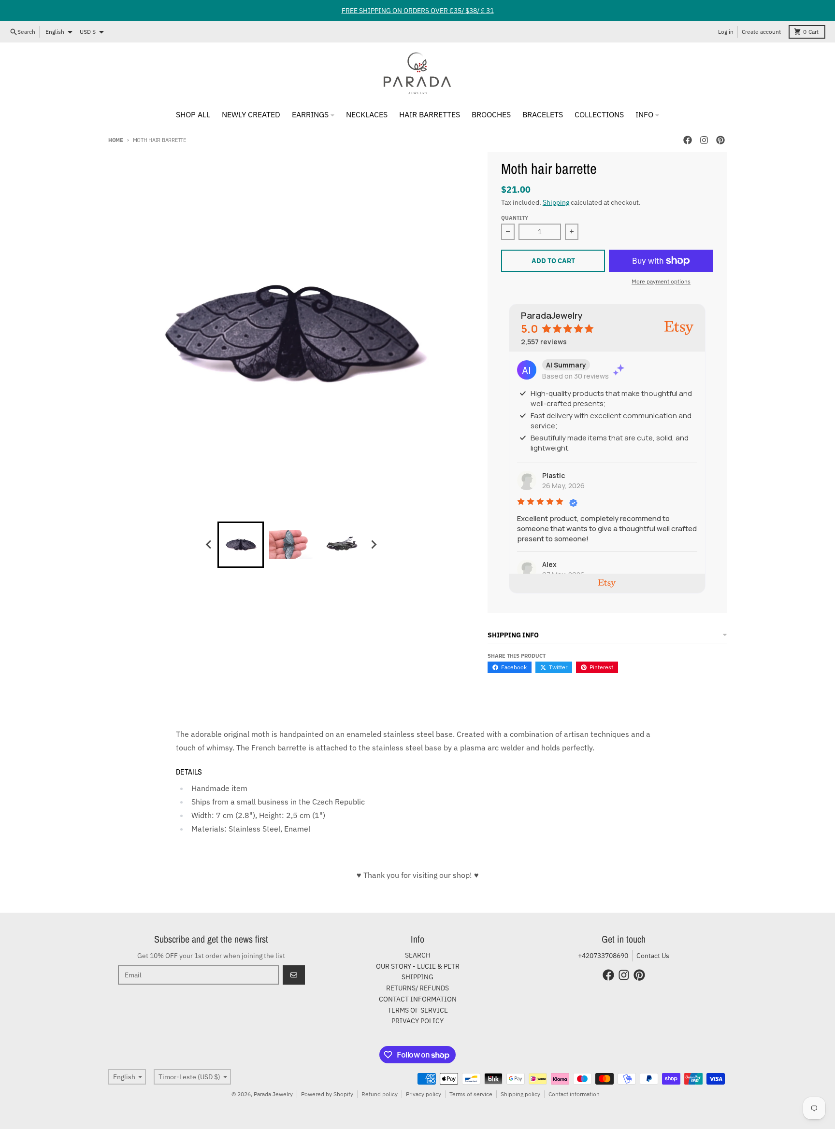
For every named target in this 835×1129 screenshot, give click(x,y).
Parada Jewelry (273, 1094)
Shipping (556, 202)
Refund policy (379, 1094)
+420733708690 (603, 955)
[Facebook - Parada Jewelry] (687, 140)
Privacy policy (423, 1094)
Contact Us (652, 955)
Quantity (514, 217)
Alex (549, 564)
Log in (726, 31)
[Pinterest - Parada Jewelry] (720, 140)
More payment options (661, 281)
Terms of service (470, 1094)
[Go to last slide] (209, 544)
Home (115, 140)
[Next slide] (373, 544)
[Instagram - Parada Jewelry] (704, 140)
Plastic (553, 475)
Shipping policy (520, 1094)
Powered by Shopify (327, 1094)
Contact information (574, 1094)
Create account (761, 31)
